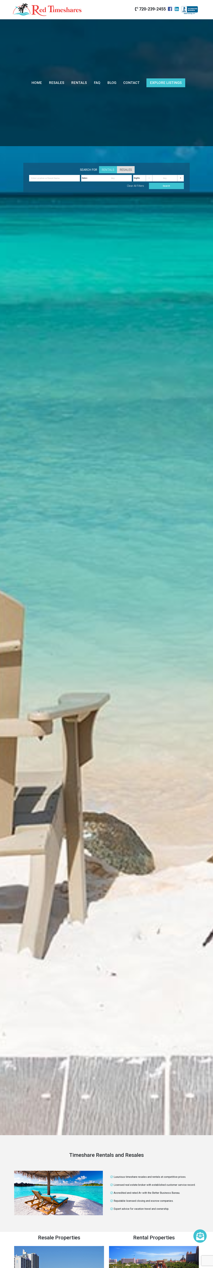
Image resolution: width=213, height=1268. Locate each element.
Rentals (79, 83)
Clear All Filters (135, 185)
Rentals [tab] (108, 169)
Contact (131, 83)
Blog (111, 83)
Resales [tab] (126, 169)
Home (36, 83)
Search (166, 186)
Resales (56, 83)
